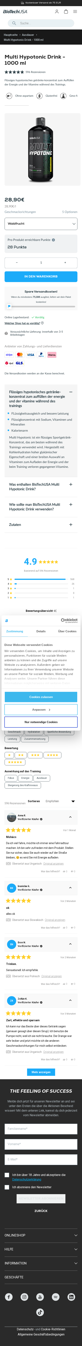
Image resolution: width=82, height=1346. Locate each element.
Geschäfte (14, 1277)
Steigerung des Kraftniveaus (23, 785)
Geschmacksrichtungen (20, 212)
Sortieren (34, 801)
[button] (25, 74)
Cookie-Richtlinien (53, 1329)
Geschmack (14, 732)
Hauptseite (11, 34)
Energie (25, 778)
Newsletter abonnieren (41, 1198)
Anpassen (39, 709)
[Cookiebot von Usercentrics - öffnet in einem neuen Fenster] (61, 620)
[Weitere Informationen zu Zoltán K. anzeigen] (70, 1000)
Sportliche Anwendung (59, 732)
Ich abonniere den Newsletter (31, 1187)
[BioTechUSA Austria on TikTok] (40, 1315)
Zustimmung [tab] (14, 631)
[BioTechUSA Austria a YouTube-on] (40, 1299)
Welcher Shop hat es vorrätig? (22, 323)
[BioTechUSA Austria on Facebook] (9, 1299)
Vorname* (14, 1144)
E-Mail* (13, 1159)
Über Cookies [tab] (67, 631)
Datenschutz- (26, 1329)
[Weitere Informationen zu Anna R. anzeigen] (70, 817)
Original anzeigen (53, 863)
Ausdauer (28, 34)
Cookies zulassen (41, 697)
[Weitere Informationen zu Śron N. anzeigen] (70, 944)
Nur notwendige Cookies (41, 722)
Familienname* (17, 1129)
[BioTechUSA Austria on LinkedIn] (71, 1299)
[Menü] (75, 11)
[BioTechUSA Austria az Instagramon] (24, 1299)
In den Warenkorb (41, 276)
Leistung (12, 739)
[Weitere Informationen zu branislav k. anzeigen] (70, 888)
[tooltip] (55, 611)
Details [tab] (41, 631)
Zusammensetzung (34, 739)
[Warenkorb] (66, 11)
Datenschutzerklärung (26, 1179)
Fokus (11, 778)
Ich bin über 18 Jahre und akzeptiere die (39, 1177)
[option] (41, 3)
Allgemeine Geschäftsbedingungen (41, 1334)
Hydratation (34, 732)
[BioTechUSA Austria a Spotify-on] (55, 1299)
